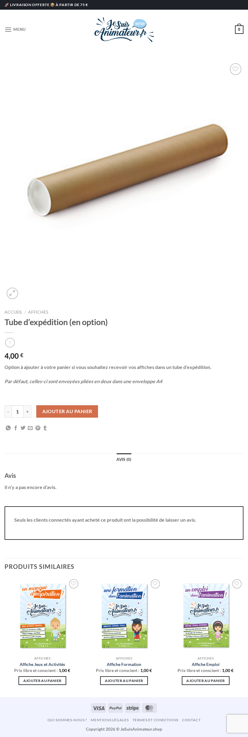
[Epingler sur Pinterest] (37, 428)
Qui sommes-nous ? (67, 720)
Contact (191, 720)
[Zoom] (12, 293)
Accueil (13, 312)
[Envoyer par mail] (30, 428)
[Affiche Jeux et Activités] (42, 615)
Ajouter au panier (67, 411)
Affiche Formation (124, 664)
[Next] (243, 636)
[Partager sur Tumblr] (45, 428)
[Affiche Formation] (124, 615)
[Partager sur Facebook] (15, 428)
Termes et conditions (155, 720)
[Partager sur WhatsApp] (8, 428)
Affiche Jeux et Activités (42, 664)
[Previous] (4, 636)
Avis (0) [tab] (123, 459)
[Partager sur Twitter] (23, 428)
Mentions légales (110, 720)
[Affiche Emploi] (205, 615)
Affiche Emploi (206, 664)
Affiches (38, 312)
